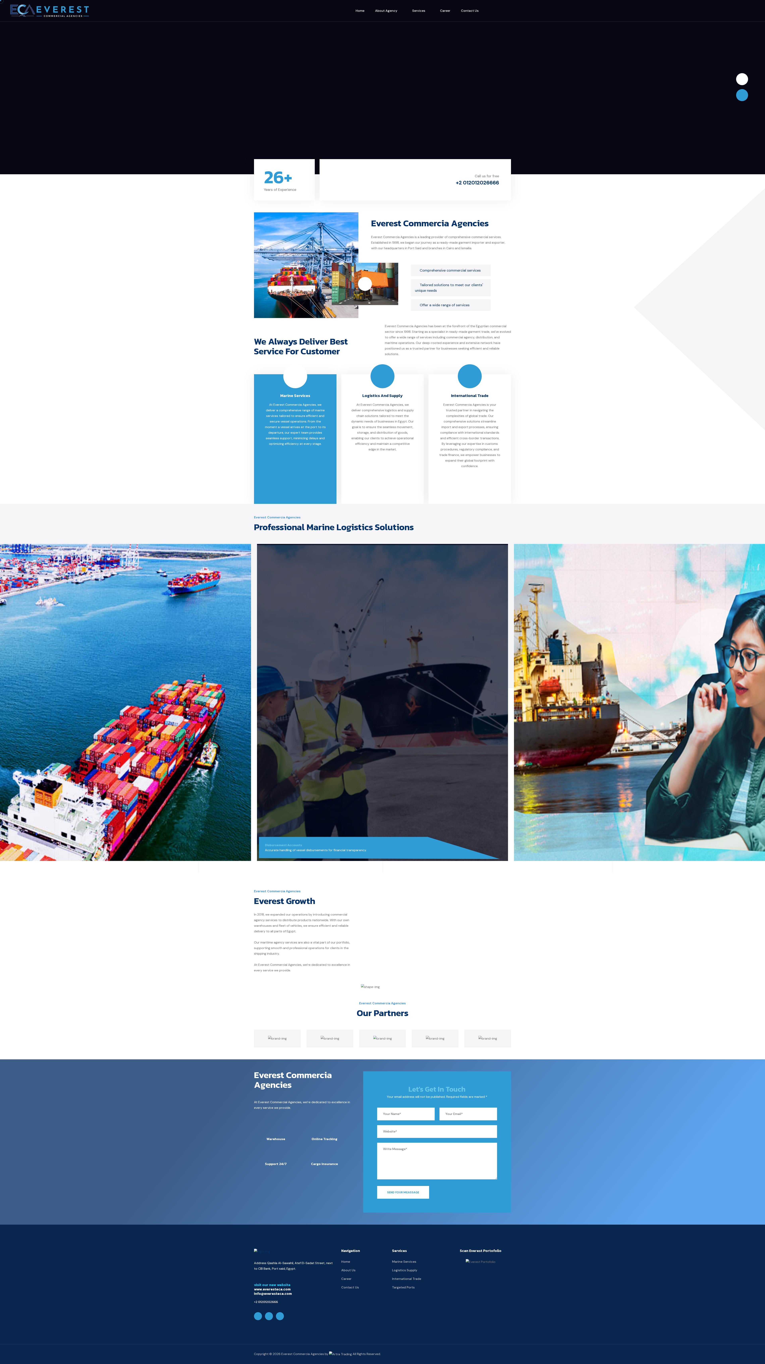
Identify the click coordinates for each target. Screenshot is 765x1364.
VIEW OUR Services (382, 102)
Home (360, 11)
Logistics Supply (404, 1270)
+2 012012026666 (477, 182)
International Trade (469, 396)
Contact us (470, 11)
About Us (348, 1270)
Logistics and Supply (382, 396)
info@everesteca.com (273, 1293)
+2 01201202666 (266, 1301)
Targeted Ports (403, 1287)
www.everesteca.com (272, 1289)
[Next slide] (742, 79)
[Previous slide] (742, 95)
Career (445, 11)
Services (419, 11)
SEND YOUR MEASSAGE (403, 1192)
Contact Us (350, 1287)
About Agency (386, 11)
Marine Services (295, 396)
